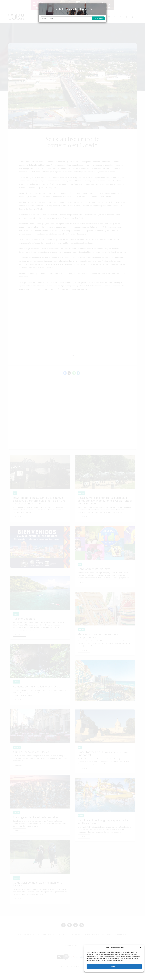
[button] (140, 947)
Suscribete (99, 18)
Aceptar (114, 966)
